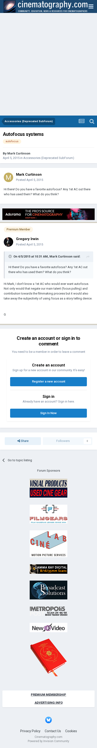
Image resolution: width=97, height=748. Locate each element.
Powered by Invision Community (48, 741)
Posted (29, 180)
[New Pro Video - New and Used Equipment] (48, 627)
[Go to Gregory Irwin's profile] (8, 242)
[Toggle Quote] (10, 256)
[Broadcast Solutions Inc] (48, 590)
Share (24, 441)
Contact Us (53, 731)
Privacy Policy (30, 731)
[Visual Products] (48, 488)
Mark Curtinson (18, 153)
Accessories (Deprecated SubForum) (48, 158)
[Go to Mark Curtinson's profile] (8, 177)
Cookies (71, 731)
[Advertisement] (48, 64)
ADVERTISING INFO (49, 702)
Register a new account (48, 381)
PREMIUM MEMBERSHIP (48, 694)
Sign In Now (48, 413)
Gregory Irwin (27, 239)
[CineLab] (48, 543)
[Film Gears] (48, 513)
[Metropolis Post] (48, 611)
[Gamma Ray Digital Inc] (48, 568)
